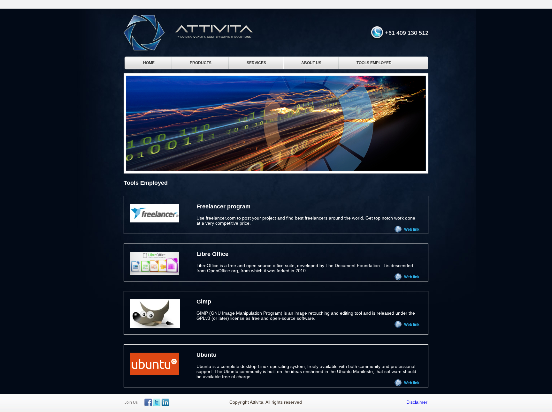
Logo (188, 32)
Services (256, 63)
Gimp (203, 301)
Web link (411, 229)
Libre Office (212, 254)
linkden (165, 402)
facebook (148, 402)
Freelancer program (223, 206)
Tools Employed (374, 63)
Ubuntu (206, 355)
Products (200, 63)
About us (311, 63)
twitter (156, 402)
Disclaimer (416, 402)
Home (149, 63)
